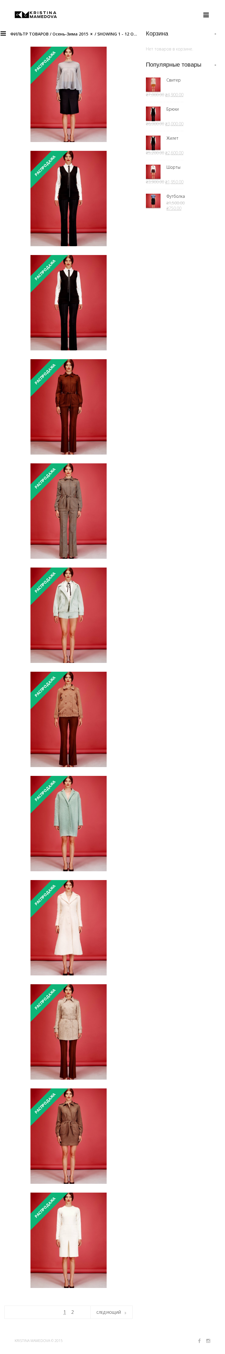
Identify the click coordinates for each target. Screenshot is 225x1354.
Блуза (68, 87)
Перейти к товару (68, 112)
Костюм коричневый (68, 399)
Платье (68, 1128)
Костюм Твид (69, 503)
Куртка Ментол (68, 608)
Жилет (68, 295)
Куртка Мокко (68, 712)
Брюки (68, 191)
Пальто (69, 816)
